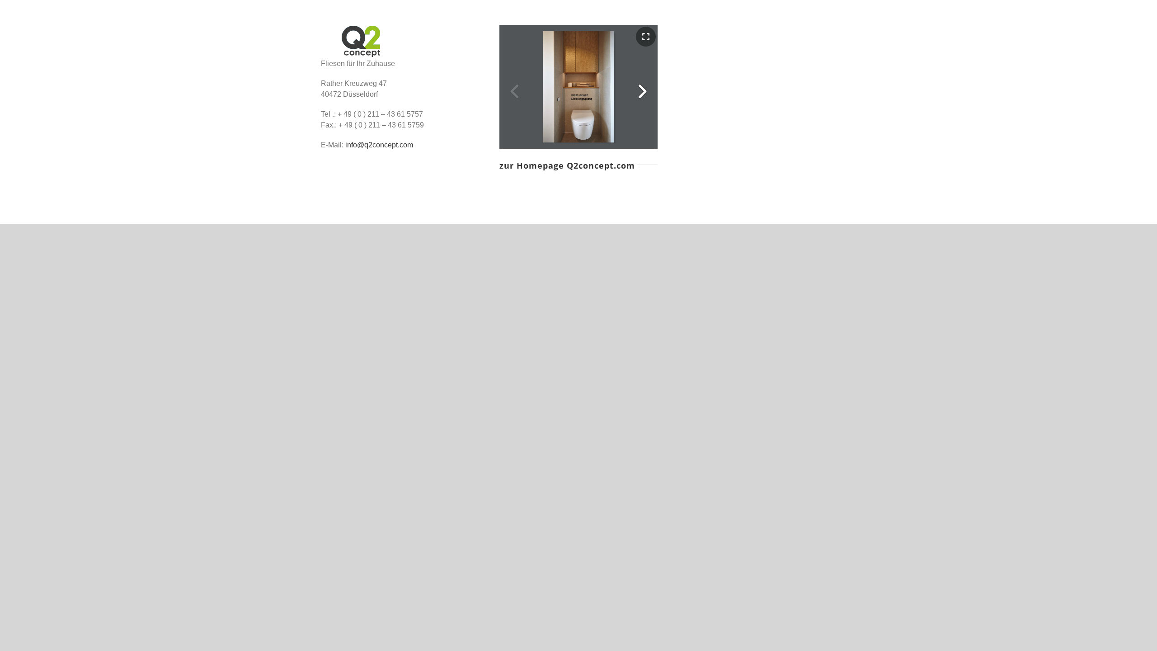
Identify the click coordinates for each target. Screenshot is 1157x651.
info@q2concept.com (379, 145)
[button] (642, 91)
